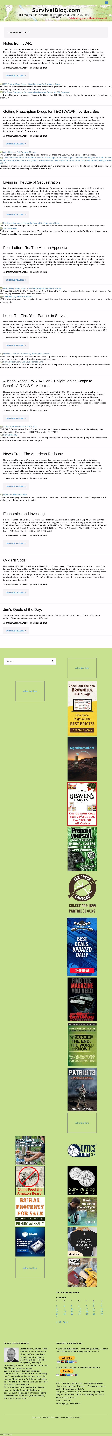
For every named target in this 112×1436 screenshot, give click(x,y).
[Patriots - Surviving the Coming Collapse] (82, 1089)
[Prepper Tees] (82, 1241)
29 (94, 1314)
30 (102, 1314)
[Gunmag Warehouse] (82, 999)
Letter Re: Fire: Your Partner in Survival (35, 316)
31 (57, 1317)
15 (94, 1309)
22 (94, 1311)
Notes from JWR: (17, 43)
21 (87, 1311)
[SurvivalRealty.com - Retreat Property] (30, 1211)
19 (72, 1311)
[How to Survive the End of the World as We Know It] (82, 1044)
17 (57, 1311)
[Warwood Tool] (82, 1272)
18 (65, 1311)
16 (102, 1309)
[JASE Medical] (82, 1211)
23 (102, 1311)
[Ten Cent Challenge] (82, 1180)
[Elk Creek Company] (82, 894)
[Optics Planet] (82, 1150)
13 (79, 1309)
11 (64, 1309)
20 (79, 1311)
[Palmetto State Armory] (82, 947)
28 (87, 1314)
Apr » (65, 1322)
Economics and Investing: (24, 514)
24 (57, 1314)
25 (65, 1314)
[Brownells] (82, 708)
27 (79, 1314)
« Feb (58, 1322)
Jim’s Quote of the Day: (22, 609)
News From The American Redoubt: (33, 454)
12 (72, 1309)
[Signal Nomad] (82, 759)
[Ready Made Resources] (82, 849)
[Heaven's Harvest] (82, 804)
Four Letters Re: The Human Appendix (35, 248)
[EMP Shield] (30, 1241)
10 (57, 1309)
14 (87, 1309)
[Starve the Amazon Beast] (30, 1180)
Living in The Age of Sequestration (31, 182)
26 (72, 1314)
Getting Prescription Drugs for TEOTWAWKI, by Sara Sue (51, 111)
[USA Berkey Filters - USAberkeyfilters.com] (30, 1150)
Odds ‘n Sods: (15, 560)
